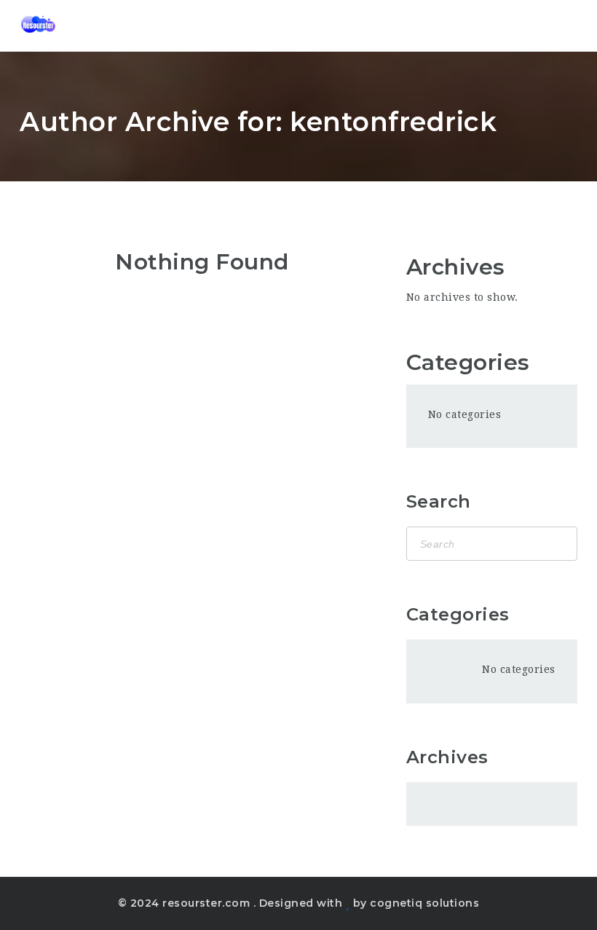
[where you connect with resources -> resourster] (38, 25)
